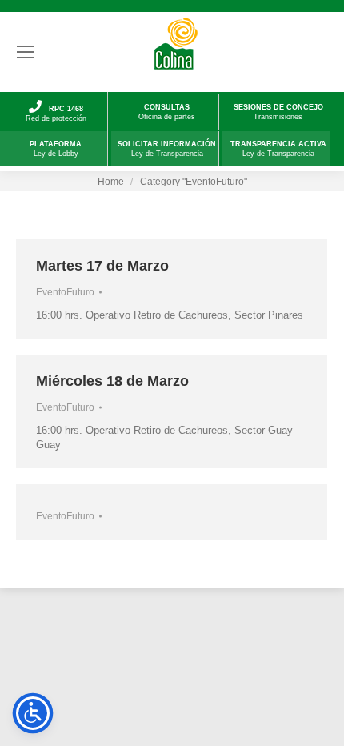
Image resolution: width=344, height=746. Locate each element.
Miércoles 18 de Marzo (112, 381)
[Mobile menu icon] (25, 52)
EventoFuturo (65, 292)
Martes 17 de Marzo (102, 266)
